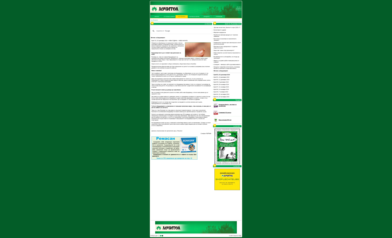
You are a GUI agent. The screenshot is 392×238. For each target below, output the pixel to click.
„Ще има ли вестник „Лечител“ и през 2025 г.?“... (227, 27)
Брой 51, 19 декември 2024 (221, 77)
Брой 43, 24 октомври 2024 (221, 97)
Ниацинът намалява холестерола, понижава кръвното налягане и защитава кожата (227, 67)
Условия (238, 8)
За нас (239, 7)
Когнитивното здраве (220, 30)
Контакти (238, 9)
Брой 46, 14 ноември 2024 (221, 89)
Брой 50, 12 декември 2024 (221, 79)
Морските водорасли (220, 32)
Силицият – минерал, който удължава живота (227, 64)
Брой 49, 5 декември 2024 (221, 82)
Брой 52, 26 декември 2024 (222, 74)
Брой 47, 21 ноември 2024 (221, 87)
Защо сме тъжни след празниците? (224, 50)
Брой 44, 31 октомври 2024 (221, 94)
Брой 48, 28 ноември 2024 (221, 84)
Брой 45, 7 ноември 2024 (221, 92)
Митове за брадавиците (221, 71)
